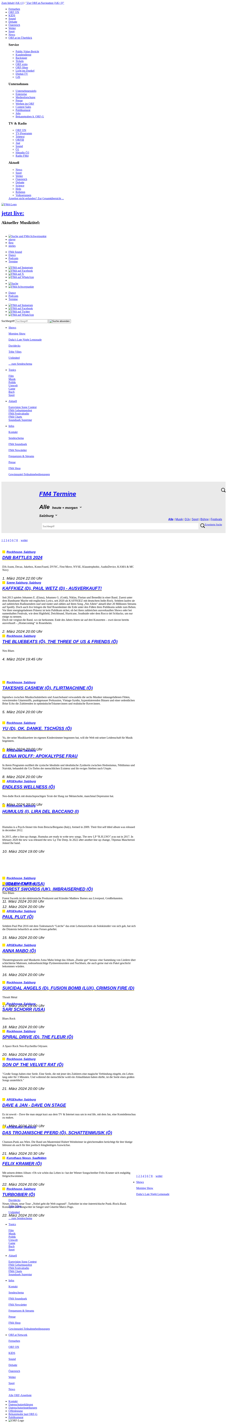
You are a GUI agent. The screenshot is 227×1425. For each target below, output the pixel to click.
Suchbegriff (8, 320)
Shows (12, 327)
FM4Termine (57, 494)
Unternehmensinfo (26, 90)
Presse (19, 100)
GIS (18, 77)
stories (12, 245)
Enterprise (21, 94)
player (12, 239)
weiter (24, 540)
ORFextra (21, 64)
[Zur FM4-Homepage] (9, 204)
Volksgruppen (23, 195)
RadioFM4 (22, 155)
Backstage (21, 57)
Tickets (20, 61)
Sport (12, 31)
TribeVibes (15, 351)
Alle (170, 519)
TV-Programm (24, 133)
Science (20, 185)
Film (11, 375)
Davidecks (14, 345)
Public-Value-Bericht (27, 51)
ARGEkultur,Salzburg (21, 750)
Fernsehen (14, 8)
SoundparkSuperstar (20, 419)
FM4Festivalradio (19, 413)
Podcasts (13, 258)
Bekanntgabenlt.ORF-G (30, 116)
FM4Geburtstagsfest (20, 410)
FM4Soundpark (18, 444)
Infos (11, 426)
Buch (12, 391)
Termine (13, 261)
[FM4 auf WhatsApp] (21, 277)
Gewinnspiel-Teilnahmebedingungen (29, 474)
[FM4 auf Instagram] (21, 267)
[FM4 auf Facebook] (21, 270)
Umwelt (13, 385)
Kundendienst (23, 54)
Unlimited (14, 357)
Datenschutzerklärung (21, 1404)
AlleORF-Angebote (20, 1395)
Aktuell (13, 401)
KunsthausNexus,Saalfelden (26, 1158)
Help (18, 188)
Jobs (18, 113)
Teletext (20, 136)
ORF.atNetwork (18, 1334)
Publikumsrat (23, 110)
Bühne (204, 519)
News (12, 34)
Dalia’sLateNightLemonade (25, 339)
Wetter (12, 28)
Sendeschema (16, 438)
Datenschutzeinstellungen (23, 1407)
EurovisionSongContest (23, 407)
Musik (12, 379)
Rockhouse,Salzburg (21, 551)
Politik (12, 382)
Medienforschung (25, 97)
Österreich (14, 24)
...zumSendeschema (20, 363)
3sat (18, 142)
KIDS (12, 15)
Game (12, 388)
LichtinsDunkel (25, 70)
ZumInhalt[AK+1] (12, 2)
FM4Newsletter (18, 450)
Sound (12, 18)
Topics (12, 369)
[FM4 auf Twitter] (19, 311)
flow (11, 242)
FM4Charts (15, 416)
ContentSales (23, 106)
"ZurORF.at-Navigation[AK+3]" (45, 2)
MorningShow (17, 333)
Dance (12, 255)
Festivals (216, 519)
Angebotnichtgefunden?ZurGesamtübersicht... (36, 198)
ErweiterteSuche (213, 524)
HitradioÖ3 (22, 152)
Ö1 (17, 149)
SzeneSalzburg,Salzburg (24, 582)
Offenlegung (16, 1410)
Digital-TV (22, 73)
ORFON (14, 12)
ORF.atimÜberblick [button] (20, 37)
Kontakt (13, 432)
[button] (27, 236)
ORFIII (20, 139)
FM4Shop (15, 468)
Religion (20, 191)
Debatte (13, 21)
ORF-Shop (22, 67)
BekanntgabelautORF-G (23, 1414)
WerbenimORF (25, 103)
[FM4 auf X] (16, 273)
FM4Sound (15, 251)
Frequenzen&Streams (21, 456)
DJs (187, 519)
